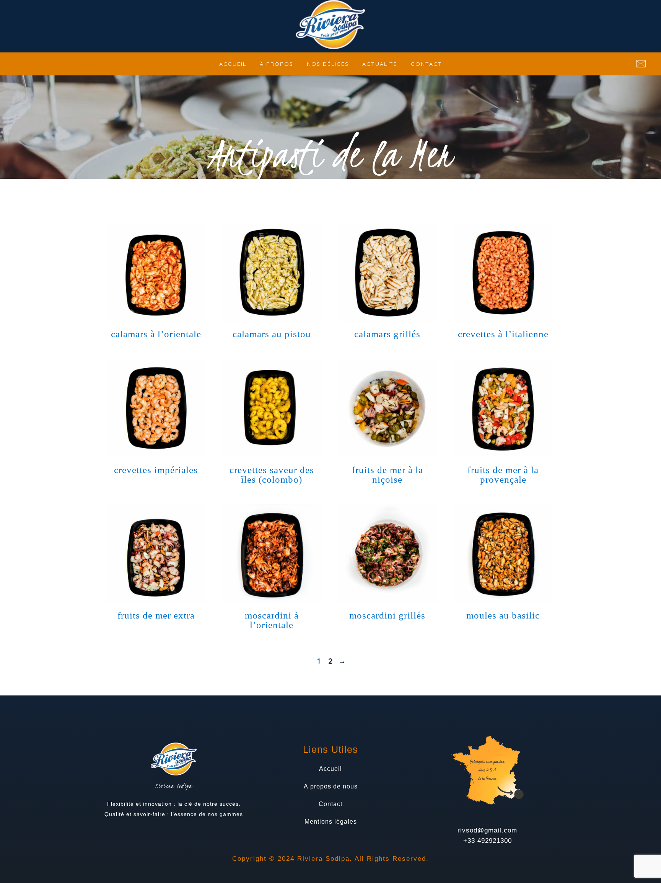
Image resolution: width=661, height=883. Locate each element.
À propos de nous (331, 786)
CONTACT (426, 63)
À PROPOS (276, 63)
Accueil (330, 768)
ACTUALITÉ (379, 63)
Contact (330, 804)
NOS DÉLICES (328, 63)
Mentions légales (330, 821)
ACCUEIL (232, 63)
